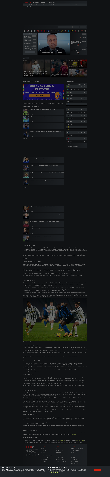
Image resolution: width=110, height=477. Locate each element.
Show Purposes (98, 472)
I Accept (97, 469)
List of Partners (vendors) (53, 472)
